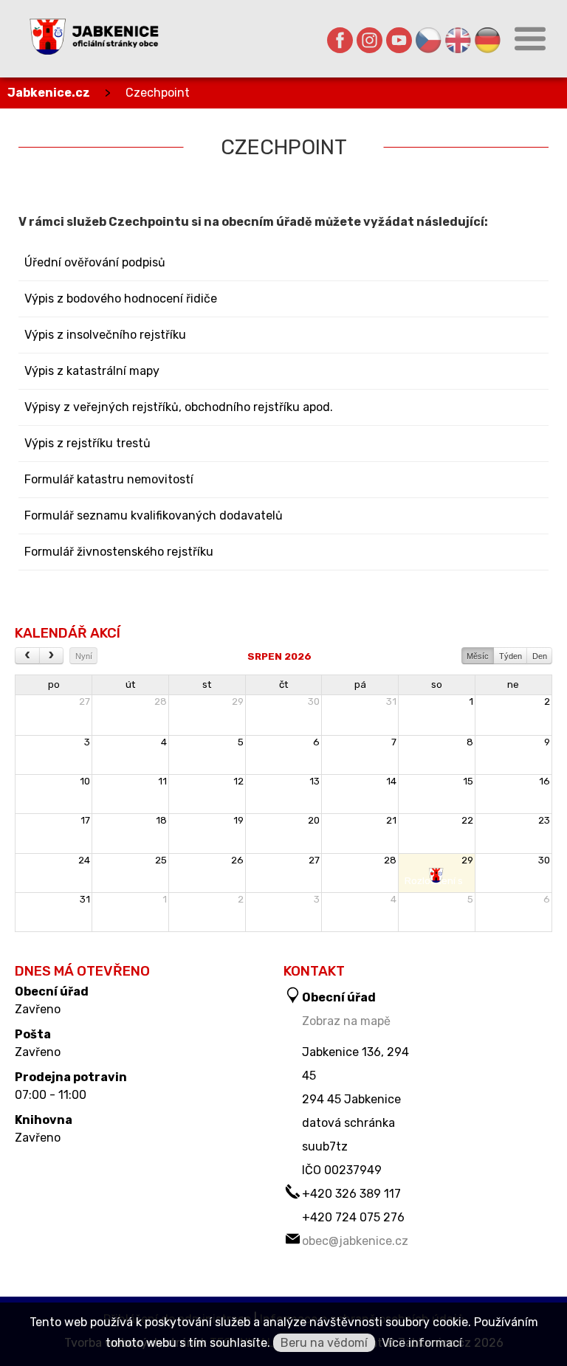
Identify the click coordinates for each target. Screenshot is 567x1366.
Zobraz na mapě (346, 1021)
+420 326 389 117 (351, 1194)
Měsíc (478, 656)
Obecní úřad (52, 992)
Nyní (83, 656)
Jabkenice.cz (48, 93)
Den (539, 656)
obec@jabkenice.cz (355, 1241)
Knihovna (43, 1120)
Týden (510, 656)
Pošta (33, 1035)
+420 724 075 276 (353, 1217)
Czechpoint (158, 93)
